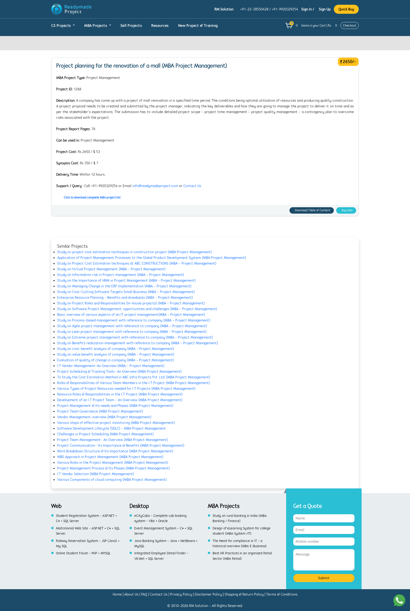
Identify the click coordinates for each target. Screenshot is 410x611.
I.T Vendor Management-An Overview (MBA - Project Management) (110, 366)
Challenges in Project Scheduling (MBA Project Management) (105, 434)
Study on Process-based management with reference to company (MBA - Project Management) (133, 320)
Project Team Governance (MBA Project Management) (100, 411)
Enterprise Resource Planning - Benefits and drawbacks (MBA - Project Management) (125, 297)
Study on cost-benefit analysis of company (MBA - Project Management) (115, 349)
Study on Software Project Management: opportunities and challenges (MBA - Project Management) (137, 309)
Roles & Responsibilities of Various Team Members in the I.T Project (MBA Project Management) (133, 383)
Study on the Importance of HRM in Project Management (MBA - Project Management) (126, 280)
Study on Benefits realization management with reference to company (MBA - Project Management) (137, 343)
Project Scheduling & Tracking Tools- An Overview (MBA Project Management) (119, 371)
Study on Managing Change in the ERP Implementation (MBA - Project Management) (124, 286)
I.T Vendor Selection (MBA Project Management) (95, 474)
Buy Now (347, 210)
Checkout (349, 25)
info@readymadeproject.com (155, 186)
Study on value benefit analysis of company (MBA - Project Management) (115, 354)
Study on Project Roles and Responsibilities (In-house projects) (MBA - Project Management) (131, 303)
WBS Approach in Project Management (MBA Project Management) (110, 457)
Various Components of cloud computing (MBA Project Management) (112, 480)
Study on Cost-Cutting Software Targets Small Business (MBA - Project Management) (126, 292)
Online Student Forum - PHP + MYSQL (83, 553)
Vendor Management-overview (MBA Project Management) (104, 417)
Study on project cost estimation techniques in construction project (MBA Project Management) (134, 252)
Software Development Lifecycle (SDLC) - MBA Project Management (111, 428)
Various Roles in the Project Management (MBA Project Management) (112, 462)
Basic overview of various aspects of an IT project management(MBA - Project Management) (131, 314)
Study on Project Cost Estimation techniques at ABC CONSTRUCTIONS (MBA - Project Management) (136, 263)
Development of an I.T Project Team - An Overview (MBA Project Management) (119, 400)
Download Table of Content (312, 210)
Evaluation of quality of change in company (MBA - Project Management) (115, 360)
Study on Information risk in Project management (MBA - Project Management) (120, 275)
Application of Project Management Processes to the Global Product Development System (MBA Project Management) (151, 258)
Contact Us (192, 186)
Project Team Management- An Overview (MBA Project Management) (112, 440)
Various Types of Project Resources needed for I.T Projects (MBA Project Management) (126, 388)
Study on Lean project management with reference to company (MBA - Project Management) (132, 332)
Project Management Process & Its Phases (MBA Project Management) (113, 468)
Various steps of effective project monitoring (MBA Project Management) (116, 423)
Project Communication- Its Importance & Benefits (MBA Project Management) (120, 445)
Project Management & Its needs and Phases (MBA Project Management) (115, 406)
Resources (160, 25)
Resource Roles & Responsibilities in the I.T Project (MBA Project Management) (120, 394)
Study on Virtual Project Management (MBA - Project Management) (111, 269)
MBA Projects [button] (96, 25)
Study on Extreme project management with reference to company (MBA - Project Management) (135, 337)
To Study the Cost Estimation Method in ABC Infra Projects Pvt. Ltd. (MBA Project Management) (133, 377)
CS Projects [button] (61, 25)
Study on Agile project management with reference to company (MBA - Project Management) (132, 326)
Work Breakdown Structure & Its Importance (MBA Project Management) (115, 451)
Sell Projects (131, 25)
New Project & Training (198, 25)
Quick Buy (346, 9)
